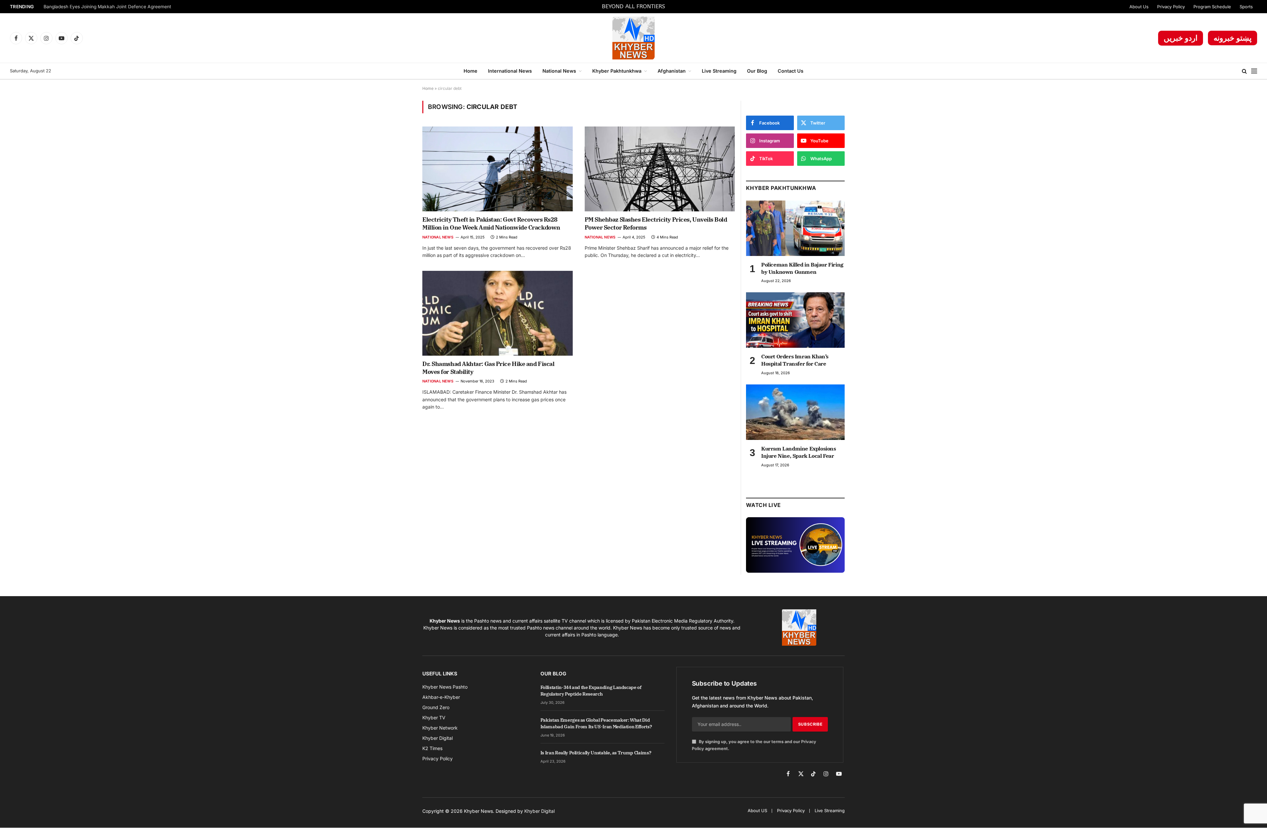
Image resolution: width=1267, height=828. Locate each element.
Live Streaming (719, 71)
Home (470, 71)
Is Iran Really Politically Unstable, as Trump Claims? (595, 753)
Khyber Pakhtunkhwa (616, 71)
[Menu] (1254, 71)
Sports (1246, 6)
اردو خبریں (1180, 38)
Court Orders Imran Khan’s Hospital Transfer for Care (794, 360)
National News (559, 71)
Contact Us (790, 71)
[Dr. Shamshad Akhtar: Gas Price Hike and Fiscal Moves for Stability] (497, 313)
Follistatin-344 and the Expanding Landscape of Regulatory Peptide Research (590, 690)
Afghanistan (672, 71)
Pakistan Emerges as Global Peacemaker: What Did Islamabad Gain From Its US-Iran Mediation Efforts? (596, 723)
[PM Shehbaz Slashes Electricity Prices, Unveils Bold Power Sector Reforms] (660, 168)
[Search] (1244, 71)
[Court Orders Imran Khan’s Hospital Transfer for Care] (795, 320)
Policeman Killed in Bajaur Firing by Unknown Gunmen (802, 268)
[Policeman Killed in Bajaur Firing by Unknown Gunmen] (795, 228)
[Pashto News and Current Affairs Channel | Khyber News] (633, 38)
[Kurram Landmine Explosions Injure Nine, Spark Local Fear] (795, 412)
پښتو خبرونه (1232, 38)
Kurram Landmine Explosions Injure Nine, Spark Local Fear (798, 452)
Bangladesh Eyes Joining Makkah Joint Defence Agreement (107, 6)
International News (510, 71)
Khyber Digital (539, 811)
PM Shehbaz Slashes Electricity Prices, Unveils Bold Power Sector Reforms (656, 223)
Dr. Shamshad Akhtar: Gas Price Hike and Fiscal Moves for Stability (488, 368)
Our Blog (757, 71)
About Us (1139, 6)
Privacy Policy (1171, 6)
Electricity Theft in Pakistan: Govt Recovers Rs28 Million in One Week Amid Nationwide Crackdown (491, 223)
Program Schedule (1212, 6)
